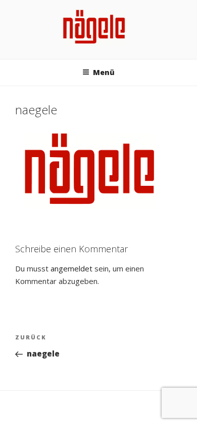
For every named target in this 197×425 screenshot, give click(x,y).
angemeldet (71, 268)
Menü (104, 72)
